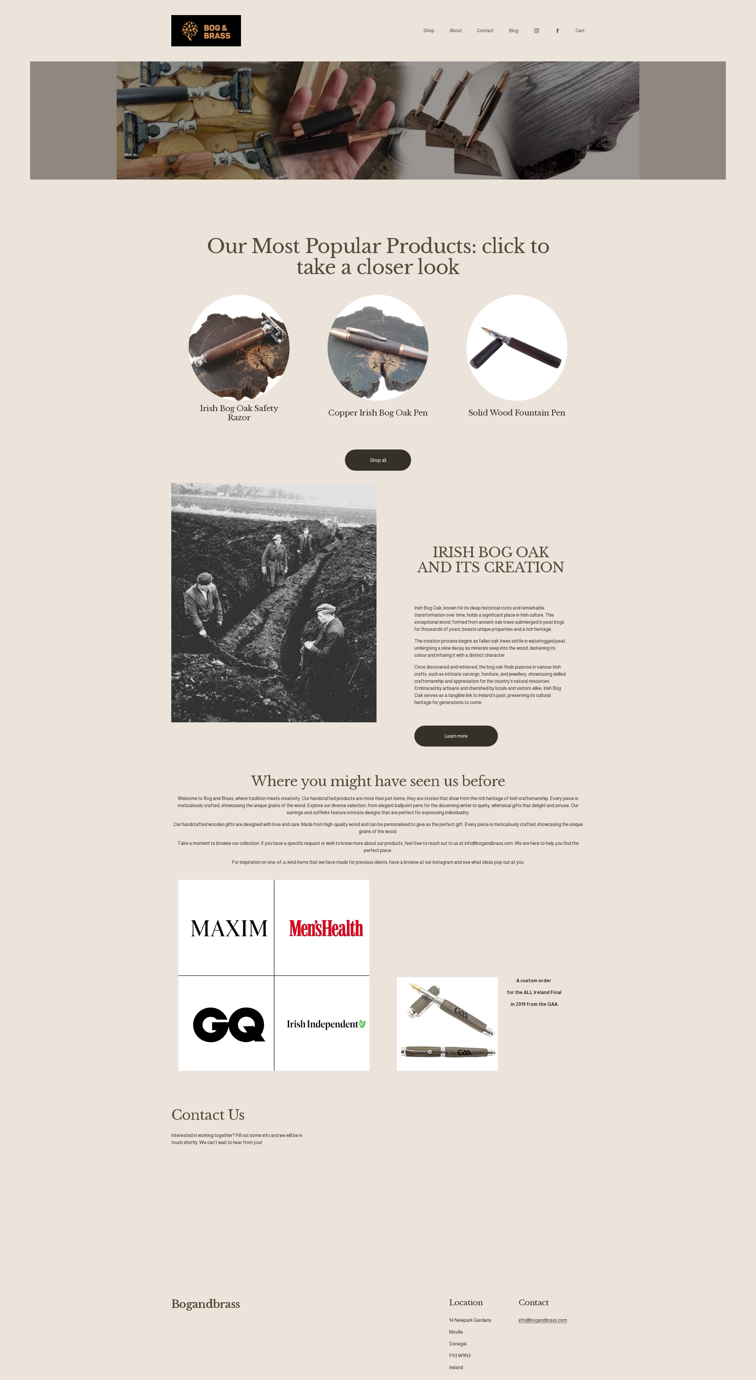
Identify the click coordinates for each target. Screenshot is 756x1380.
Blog (513, 30)
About (455, 30)
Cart (580, 30)
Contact (485, 30)
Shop (428, 30)
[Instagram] (537, 31)
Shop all (378, 460)
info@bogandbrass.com (543, 1320)
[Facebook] (558, 31)
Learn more (456, 736)
